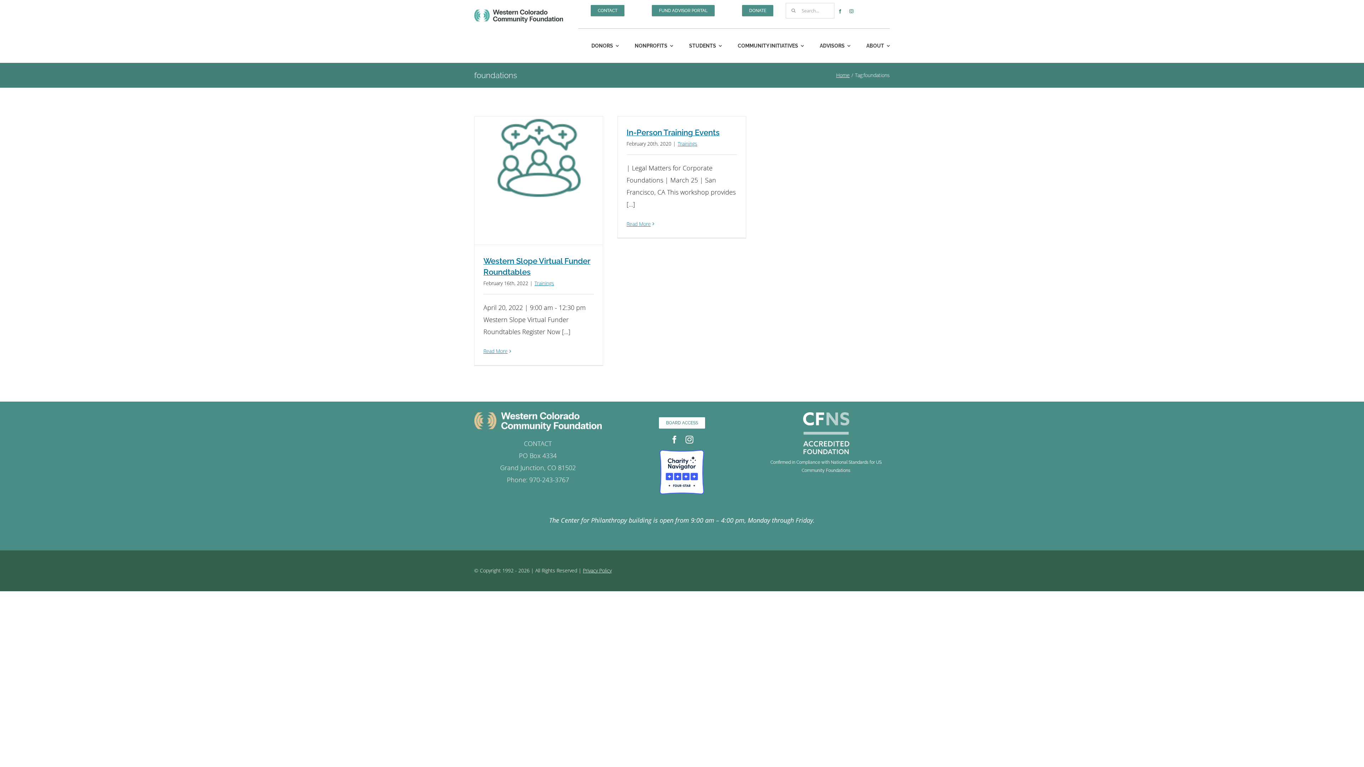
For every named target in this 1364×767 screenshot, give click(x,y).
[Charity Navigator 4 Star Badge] (682, 453)
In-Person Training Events (673, 132)
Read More (495, 351)
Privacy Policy (597, 570)
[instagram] (851, 11)
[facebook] (840, 11)
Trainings (544, 283)
